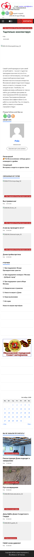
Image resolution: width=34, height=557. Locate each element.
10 (21, 409)
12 (29, 409)
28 (9, 421)
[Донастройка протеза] (17, 242)
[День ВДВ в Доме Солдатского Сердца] (17, 502)
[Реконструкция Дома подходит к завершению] (17, 446)
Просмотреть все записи (17, 148)
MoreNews (12, 555)
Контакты (27, 21)
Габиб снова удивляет (12, 543)
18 (25, 413)
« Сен (4, 424)
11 (25, 409)
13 (5, 413)
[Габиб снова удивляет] (17, 531)
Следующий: (16, 166)
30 (17, 421)
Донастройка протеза (12, 254)
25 (25, 417)
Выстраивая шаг (9, 201)
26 (29, 417)
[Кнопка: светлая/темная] (10, 21)
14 (9, 413)
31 (21, 421)
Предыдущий (16, 159)
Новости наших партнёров (12, 306)
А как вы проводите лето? (13, 228)
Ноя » (29, 424)
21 (9, 417)
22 (13, 417)
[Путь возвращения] (17, 475)
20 (5, 417)
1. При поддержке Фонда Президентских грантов (17, 28)
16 (17, 413)
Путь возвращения (10, 487)
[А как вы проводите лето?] (17, 216)
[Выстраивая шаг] (17, 189)
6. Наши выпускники (10, 297)
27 (5, 421)
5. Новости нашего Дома (12, 292)
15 (13, 413)
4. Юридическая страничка (13, 288)
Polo (4, 36)
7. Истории (7, 301)
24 (21, 417)
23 (17, 417)
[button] (3, 21)
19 (29, 413)
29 (13, 421)
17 (21, 413)
